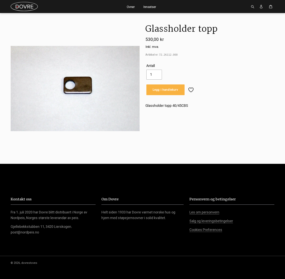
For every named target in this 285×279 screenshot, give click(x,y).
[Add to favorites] (191, 89)
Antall (150, 66)
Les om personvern (204, 212)
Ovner (131, 7)
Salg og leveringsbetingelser (211, 221)
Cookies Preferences (205, 230)
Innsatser (149, 7)
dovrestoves (29, 263)
